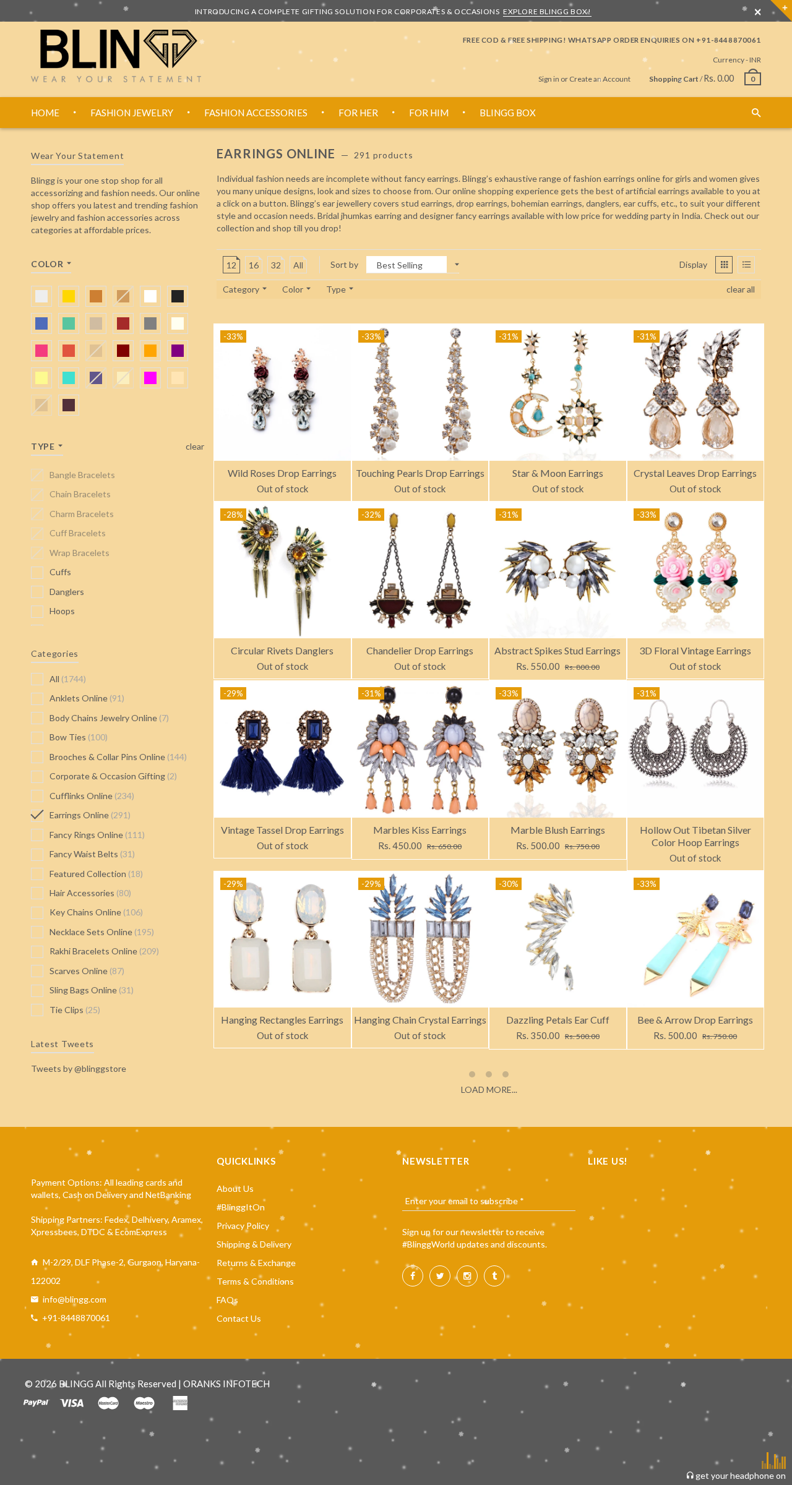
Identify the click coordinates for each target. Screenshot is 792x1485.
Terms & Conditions (255, 1281)
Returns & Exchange (256, 1262)
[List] (746, 264)
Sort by (344, 264)
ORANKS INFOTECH (226, 1383)
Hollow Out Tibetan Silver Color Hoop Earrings (695, 836)
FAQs (227, 1300)
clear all (740, 289)
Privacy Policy (243, 1225)
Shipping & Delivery (254, 1244)
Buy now (520, 667)
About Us (235, 1188)
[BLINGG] (116, 56)
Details (241, 488)
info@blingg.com (74, 1299)
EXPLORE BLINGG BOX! (547, 11)
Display (693, 264)
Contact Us (239, 1318)
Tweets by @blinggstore (78, 1068)
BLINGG (76, 1383)
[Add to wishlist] (340, 334)
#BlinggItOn (241, 1207)
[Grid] (724, 264)
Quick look (323, 488)
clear (195, 446)
